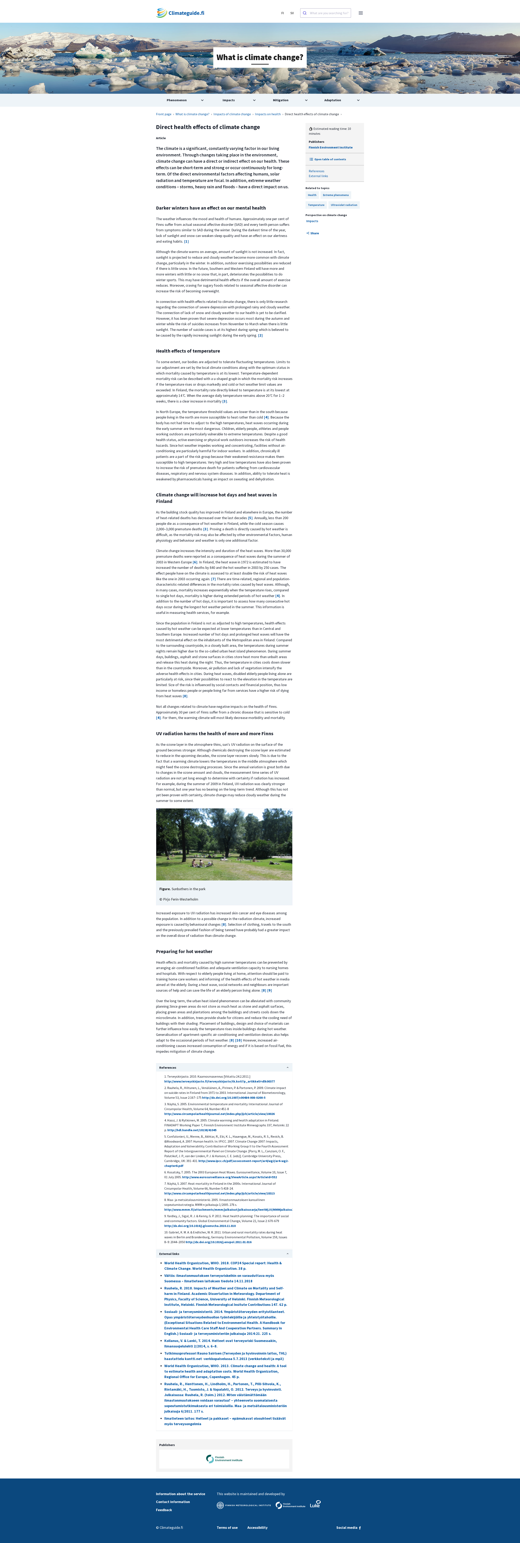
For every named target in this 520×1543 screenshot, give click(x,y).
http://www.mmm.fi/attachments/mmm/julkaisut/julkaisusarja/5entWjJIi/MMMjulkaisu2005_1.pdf (236, 1209)
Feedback (164, 1509)
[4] (266, 417)
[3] (224, 401)
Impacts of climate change (232, 114)
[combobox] (325, 13)
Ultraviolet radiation (344, 205)
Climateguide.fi (171, 1527)
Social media (347, 1527)
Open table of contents (330, 159)
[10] (238, 1040)
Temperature (316, 205)
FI (282, 13)
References (316, 171)
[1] (186, 241)
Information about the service (180, 1493)
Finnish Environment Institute (331, 147)
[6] (195, 562)
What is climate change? (192, 114)
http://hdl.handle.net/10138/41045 (192, 1130)
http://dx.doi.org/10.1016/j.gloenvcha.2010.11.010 (200, 1226)
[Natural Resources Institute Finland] (315, 1503)
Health (312, 195)
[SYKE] (290, 1505)
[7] (213, 579)
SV (292, 13)
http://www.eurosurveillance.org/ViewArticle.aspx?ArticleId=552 (229, 1177)
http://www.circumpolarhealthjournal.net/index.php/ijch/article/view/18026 (219, 1114)
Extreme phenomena (336, 195)
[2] (260, 335)
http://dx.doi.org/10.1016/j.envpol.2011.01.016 (218, 1242)
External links (318, 176)
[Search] (305, 13)
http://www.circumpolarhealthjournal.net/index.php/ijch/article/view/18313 (219, 1193)
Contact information (173, 1501)
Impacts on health (268, 114)
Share (314, 233)
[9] (269, 990)
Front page (163, 114)
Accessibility (257, 1527)
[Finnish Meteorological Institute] (244, 1505)
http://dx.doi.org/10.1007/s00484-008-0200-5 (233, 1097)
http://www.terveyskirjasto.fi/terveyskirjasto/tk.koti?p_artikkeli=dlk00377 (219, 1081)
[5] (250, 517)
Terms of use (227, 1527)
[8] (185, 696)
